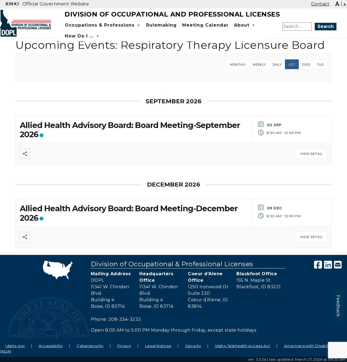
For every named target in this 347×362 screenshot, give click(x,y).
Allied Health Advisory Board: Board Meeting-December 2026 (128, 213)
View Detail (313, 154)
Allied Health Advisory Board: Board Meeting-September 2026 (130, 129)
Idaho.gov (15, 346)
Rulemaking (161, 25)
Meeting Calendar (205, 25)
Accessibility (51, 346)
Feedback (338, 306)
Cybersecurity (90, 346)
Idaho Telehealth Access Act (242, 346)
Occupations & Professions (99, 25)
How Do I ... (79, 36)
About (241, 25)
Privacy (124, 346)
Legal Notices (158, 346)
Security (193, 346)
